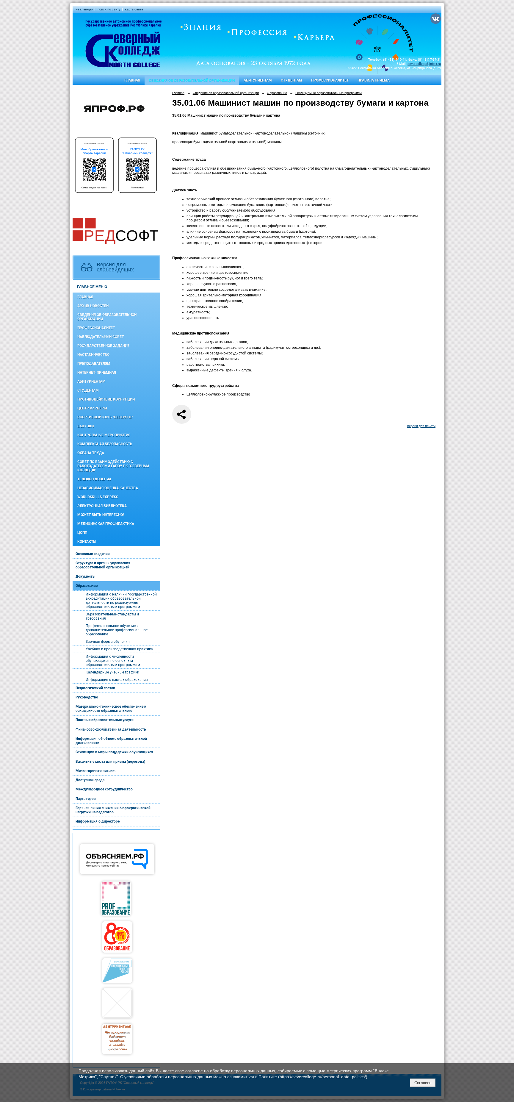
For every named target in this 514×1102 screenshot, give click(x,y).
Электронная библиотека (102, 506)
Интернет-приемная (96, 373)
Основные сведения (93, 554)
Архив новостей (93, 306)
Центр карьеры (92, 408)
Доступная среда (90, 780)
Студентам (291, 80)
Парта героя (86, 799)
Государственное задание (103, 346)
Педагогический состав (95, 688)
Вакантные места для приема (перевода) (110, 761)
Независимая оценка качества (107, 488)
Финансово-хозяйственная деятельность (111, 729)
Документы (85, 576)
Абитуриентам (258, 80)
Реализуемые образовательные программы (328, 93)
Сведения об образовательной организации (192, 80)
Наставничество (93, 355)
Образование (87, 586)
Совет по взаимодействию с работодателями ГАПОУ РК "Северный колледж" (113, 466)
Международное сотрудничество (104, 789)
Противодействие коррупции (106, 399)
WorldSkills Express (97, 497)
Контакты (86, 542)
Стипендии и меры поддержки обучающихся (114, 752)
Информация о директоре (98, 821)
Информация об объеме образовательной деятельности (111, 741)
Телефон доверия (94, 479)
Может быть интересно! (100, 515)
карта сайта (134, 9)
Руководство (87, 697)
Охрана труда (90, 453)
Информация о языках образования (117, 680)
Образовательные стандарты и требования (112, 616)
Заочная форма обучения (108, 642)
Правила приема (374, 80)
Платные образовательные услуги (105, 720)
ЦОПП (82, 533)
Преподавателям (93, 364)
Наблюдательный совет (100, 337)
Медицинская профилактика (105, 524)
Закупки (85, 426)
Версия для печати (421, 426)
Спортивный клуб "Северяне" (105, 417)
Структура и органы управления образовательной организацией (103, 565)
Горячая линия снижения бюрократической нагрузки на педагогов (113, 810)
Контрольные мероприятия (103, 435)
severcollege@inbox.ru (424, 64)
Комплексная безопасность (104, 444)
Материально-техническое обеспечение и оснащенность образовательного (111, 708)
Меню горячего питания (96, 771)
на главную (84, 9)
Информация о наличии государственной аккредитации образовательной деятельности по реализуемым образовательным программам (121, 600)
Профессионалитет (330, 80)
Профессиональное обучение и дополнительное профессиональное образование (117, 630)
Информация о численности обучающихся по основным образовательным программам (113, 660)
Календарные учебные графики (112, 672)
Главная (132, 80)
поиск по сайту (109, 9)
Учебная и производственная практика (119, 649)
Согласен (422, 1083)
